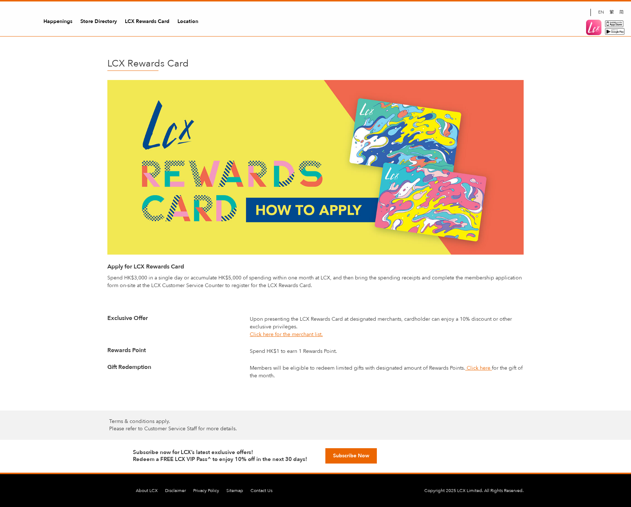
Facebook (544, 12)
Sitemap (234, 490)
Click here (478, 368)
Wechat (568, 12)
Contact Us (261, 490)
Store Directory (98, 21)
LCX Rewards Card (147, 21)
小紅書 (581, 12)
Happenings (57, 21)
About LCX (147, 490)
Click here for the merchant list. (286, 334)
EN (601, 12)
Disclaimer (175, 490)
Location (187, 21)
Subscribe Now (351, 455)
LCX (18, 20)
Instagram (556, 12)
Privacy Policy (206, 490)
